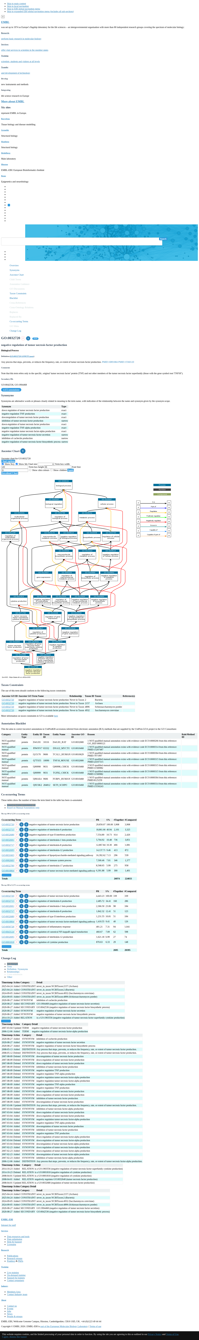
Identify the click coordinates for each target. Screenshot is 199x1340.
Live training (13, 1272)
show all (6, 875)
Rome (3, 176)
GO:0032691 (8, 840)
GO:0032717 (8, 845)
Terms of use (95, 1326)
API (9, 257)
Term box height (36, 467)
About (3, 1300)
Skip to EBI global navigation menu (23, 9)
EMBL (5, 22)
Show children (60, 470)
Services (11, 218)
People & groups (14, 1316)
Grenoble (5, 130)
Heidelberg (5, 153)
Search (163, 239)
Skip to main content (16, 3)
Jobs (9, 1311)
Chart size (33, 464)
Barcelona (5, 119)
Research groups (14, 1258)
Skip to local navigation (18, 6)
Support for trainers (16, 1278)
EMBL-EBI (12, 220)
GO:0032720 (8, 700)
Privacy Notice (155, 1334)
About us (11, 210)
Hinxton (4, 164)
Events (10, 1308)
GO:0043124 (8, 932)
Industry (4, 1286)
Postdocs (11, 1261)
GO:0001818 (8, 942)
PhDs (20, 1261)
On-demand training (16, 1275)
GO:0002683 (8, 860)
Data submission (14, 1239)
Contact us (12, 1306)
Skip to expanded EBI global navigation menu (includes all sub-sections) (40, 11)
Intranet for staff (8, 1225)
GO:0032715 (8, 829)
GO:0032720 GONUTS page (22, 356)
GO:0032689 (8, 834)
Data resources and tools (18, 1236)
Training (11, 213)
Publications (12, 1256)
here (56, 716)
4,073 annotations (11, 389)
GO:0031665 (8, 855)
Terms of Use (172, 1334)
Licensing (11, 1244)
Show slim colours (41, 470)
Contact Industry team (17, 1294)
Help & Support (14, 1242)
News (9, 1314)
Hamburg (5, 142)
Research (11, 215)
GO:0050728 (8, 926)
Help (9, 251)
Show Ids (23, 464)
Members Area (14, 1292)
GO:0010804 (8, 870)
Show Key (9, 464)
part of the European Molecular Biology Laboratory (64, 1326)
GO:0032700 (8, 865)
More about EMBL (12, 101)
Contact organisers (15, 1280)
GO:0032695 (8, 850)
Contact (10, 254)
